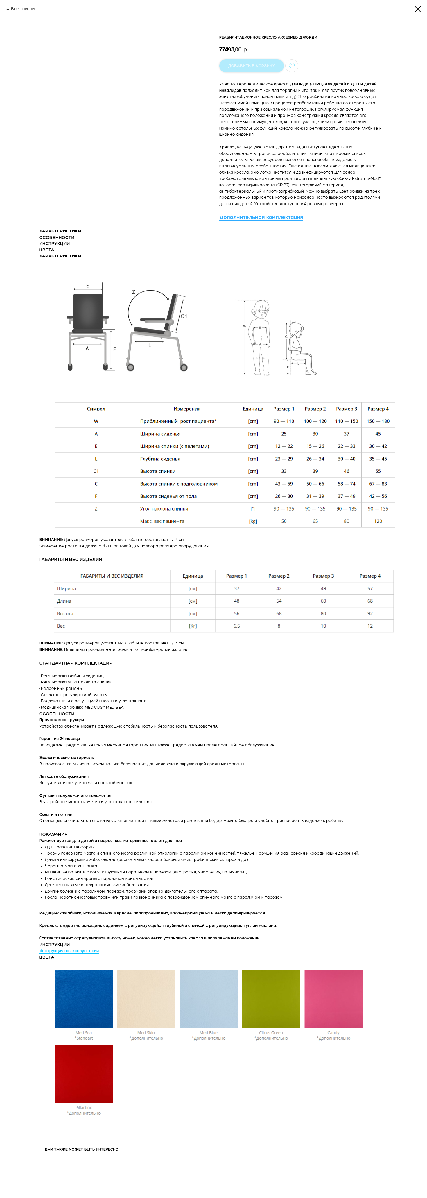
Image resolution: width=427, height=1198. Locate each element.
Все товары (23, 8)
